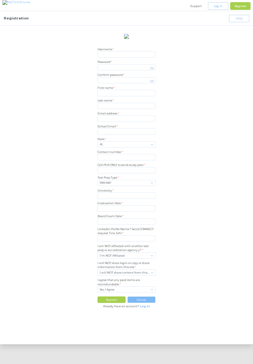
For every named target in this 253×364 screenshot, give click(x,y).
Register (240, 6)
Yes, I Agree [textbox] (107, 289)
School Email (107, 126)
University (105, 190)
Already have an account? (126, 306)
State (101, 139)
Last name (105, 100)
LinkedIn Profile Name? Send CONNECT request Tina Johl (125, 231)
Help (239, 18)
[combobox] (127, 144)
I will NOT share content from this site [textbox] (126, 272)
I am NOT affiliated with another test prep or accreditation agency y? (123, 248)
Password (104, 62)
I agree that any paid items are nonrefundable (118, 282)
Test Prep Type (108, 177)
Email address (108, 113)
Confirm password (110, 75)
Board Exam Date (110, 216)
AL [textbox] (101, 144)
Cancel (141, 299)
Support (196, 6)
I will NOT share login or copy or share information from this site (123, 265)
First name (106, 87)
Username (105, 49)
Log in (218, 6)
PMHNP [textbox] (105, 182)
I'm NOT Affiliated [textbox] (112, 255)
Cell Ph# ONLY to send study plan (121, 165)
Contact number (110, 152)
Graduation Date (109, 203)
